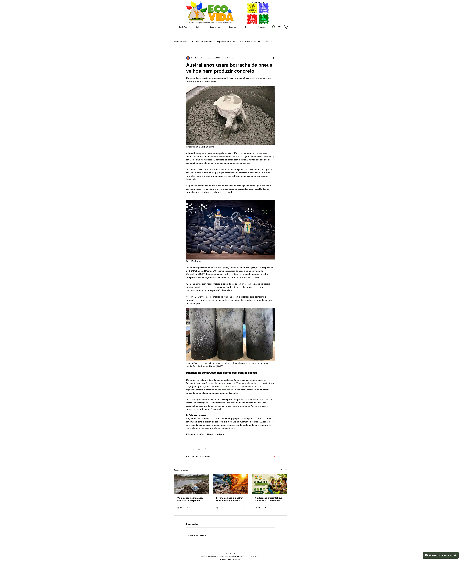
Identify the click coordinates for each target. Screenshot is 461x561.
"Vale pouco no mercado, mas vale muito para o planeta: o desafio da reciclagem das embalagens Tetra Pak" (191, 499)
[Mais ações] (273, 57)
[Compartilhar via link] (205, 449)
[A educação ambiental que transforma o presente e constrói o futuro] (269, 484)
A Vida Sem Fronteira (202, 41)
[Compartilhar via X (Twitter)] (193, 449)
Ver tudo (284, 470)
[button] (214, 27)
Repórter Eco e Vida (226, 41)
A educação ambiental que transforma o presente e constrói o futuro (268, 499)
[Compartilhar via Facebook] (187, 449)
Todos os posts (180, 41)
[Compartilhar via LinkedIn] (199, 449)
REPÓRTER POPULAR (250, 41)
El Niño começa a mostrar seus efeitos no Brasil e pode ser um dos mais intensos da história (229, 499)
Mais (267, 41)
